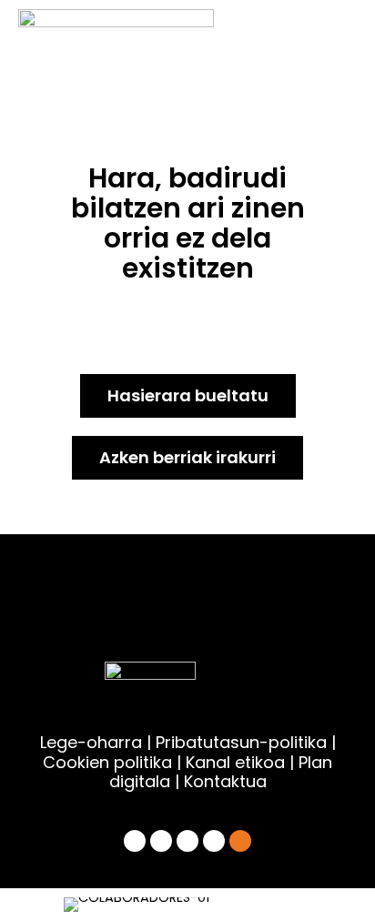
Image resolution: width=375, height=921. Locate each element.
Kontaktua (225, 781)
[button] (69, 904)
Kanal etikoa (235, 762)
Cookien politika (107, 762)
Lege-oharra (91, 742)
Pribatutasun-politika (241, 742)
